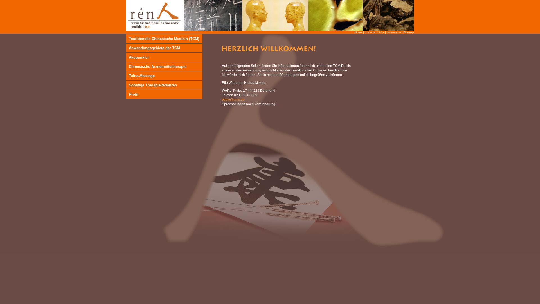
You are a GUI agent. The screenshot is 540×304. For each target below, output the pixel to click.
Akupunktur (139, 57)
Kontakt (370, 32)
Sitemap (408, 32)
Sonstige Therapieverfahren (153, 85)
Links (380, 32)
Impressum (394, 32)
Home (358, 32)
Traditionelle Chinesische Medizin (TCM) (164, 39)
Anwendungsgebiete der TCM (154, 48)
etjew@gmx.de (233, 100)
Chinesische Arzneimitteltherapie (157, 66)
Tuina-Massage (142, 76)
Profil (133, 94)
